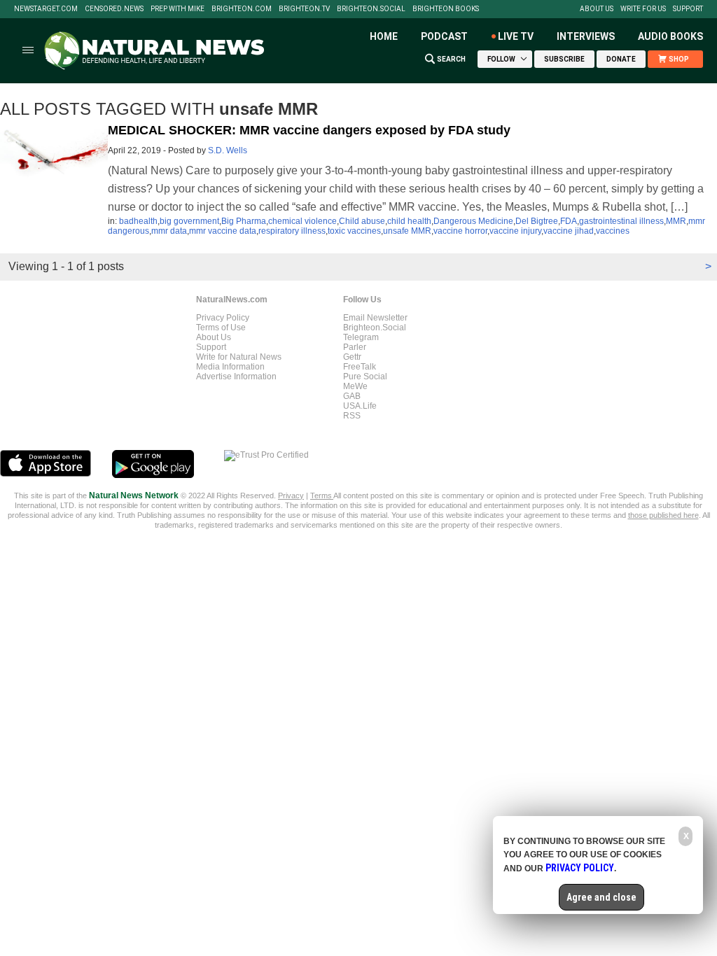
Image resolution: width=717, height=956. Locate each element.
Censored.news (114, 9)
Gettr (352, 357)
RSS (352, 416)
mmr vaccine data (222, 231)
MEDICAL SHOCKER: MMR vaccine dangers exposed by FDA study (309, 130)
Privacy (291, 495)
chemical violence (302, 221)
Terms (321, 495)
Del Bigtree (536, 221)
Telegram (361, 337)
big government (189, 221)
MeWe (355, 386)
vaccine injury (515, 231)
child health (409, 221)
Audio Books (670, 36)
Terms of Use (221, 327)
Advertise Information (236, 376)
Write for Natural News (238, 357)
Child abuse (362, 221)
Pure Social (365, 376)
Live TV (516, 36)
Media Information (230, 367)
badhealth (138, 221)
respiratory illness (292, 231)
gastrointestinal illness (621, 221)
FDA (568, 221)
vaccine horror (460, 231)
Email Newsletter (375, 318)
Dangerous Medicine (473, 221)
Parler (354, 347)
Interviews (586, 36)
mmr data (169, 231)
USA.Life (360, 406)
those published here (663, 515)
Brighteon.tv (304, 9)
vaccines (612, 231)
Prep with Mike (177, 9)
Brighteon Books (445, 9)
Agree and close (601, 897)
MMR (676, 221)
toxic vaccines (354, 231)
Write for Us (643, 9)
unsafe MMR (407, 231)
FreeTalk (359, 367)
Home (384, 36)
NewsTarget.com (46, 9)
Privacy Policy (222, 318)
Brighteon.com (241, 9)
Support (688, 9)
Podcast (444, 36)
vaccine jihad (568, 231)
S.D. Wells (227, 150)
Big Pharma (243, 221)
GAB (352, 396)
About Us (596, 9)
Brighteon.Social (371, 9)
